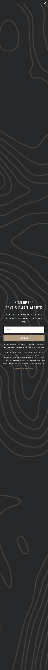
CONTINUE (24, 338)
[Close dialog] (45, 3)
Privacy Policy (39, 358)
